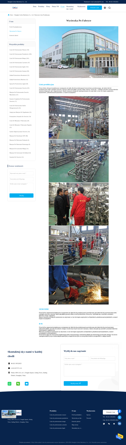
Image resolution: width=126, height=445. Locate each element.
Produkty (41, 6)
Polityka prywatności (24, 442)
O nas (62, 6)
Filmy (48, 6)
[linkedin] (119, 423)
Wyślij (21, 196)
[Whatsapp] (12, 385)
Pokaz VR (55, 6)
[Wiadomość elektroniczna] (29, 385)
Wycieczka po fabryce (15, 31)
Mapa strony (75, 425)
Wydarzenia (81, 6)
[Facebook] (119, 411)
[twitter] (119, 417)
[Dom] (15, 8)
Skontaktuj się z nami (70, 8)
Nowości (89, 418)
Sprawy (88, 415)
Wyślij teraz (75, 383)
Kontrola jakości (14, 35)
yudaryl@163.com (16, 368)
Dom (34, 6)
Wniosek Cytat (94, 7)
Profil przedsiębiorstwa (16, 27)
